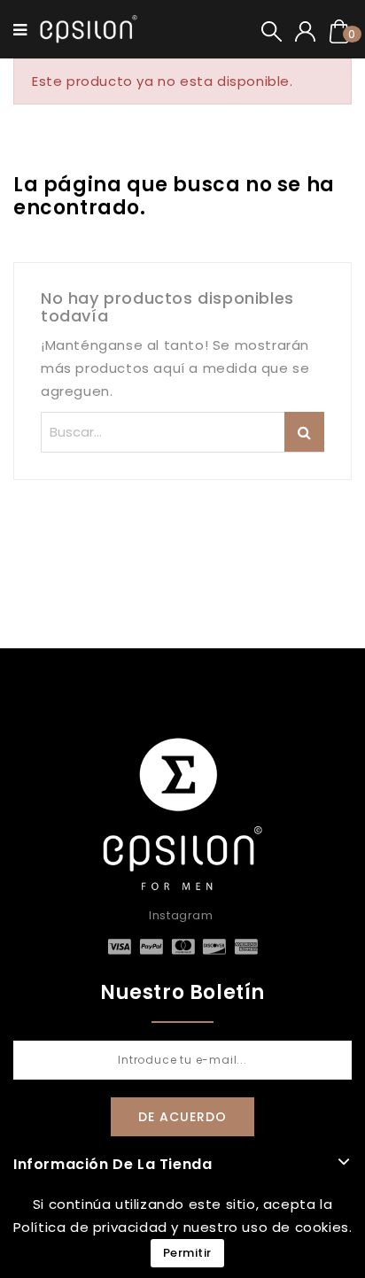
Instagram (181, 915)
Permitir (187, 1252)
